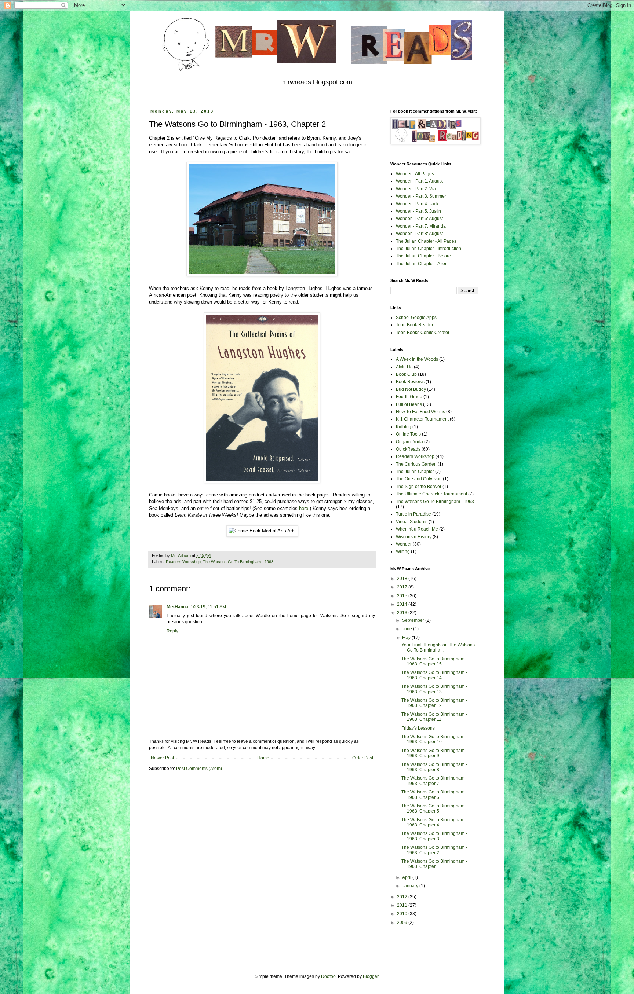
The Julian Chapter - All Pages (426, 241)
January (410, 885)
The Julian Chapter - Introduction (428, 248)
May (407, 637)
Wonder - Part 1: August (419, 181)
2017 (402, 587)
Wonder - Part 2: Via (416, 188)
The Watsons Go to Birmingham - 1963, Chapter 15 (434, 661)
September (413, 620)
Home (263, 757)
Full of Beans (409, 404)
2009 (402, 922)
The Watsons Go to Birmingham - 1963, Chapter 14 (434, 675)
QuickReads (408, 449)
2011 (402, 905)
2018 (402, 578)
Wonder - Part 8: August (419, 233)
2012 (402, 896)
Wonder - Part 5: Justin (418, 211)
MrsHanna (177, 606)
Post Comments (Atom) (199, 768)
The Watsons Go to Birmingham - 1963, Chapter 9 (434, 753)
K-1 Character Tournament (422, 419)
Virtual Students (411, 521)
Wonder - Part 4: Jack (417, 203)
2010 (402, 913)
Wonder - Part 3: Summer (421, 196)
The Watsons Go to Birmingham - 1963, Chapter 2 (434, 850)
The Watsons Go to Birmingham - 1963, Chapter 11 (434, 717)
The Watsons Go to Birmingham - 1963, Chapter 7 (434, 780)
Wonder (404, 544)
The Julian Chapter (415, 471)
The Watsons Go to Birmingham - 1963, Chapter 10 (434, 739)
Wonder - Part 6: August (419, 218)
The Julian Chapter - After (421, 263)
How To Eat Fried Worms (420, 411)
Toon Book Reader (414, 324)
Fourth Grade (409, 396)
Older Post (362, 757)
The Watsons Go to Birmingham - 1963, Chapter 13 (434, 689)
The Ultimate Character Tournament (431, 493)
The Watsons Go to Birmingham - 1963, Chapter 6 (434, 794)
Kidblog (403, 426)
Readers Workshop (183, 562)
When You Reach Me (417, 529)
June (407, 628)
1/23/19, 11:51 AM (208, 606)
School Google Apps (416, 317)
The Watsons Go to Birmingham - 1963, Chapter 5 (434, 808)
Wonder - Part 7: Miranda (421, 226)
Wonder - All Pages (415, 173)
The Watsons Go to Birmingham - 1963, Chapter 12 (434, 703)
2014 (402, 604)
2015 (402, 595)
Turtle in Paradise (413, 514)
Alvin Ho (404, 367)
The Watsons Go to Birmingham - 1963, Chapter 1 (434, 864)
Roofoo (328, 976)
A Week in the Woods (417, 359)
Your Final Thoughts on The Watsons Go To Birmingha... (438, 647)
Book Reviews (410, 381)
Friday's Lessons (418, 728)
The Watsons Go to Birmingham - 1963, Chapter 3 (434, 836)
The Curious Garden (416, 464)
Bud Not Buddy (411, 389)
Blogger (370, 976)
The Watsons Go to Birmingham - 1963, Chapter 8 (434, 767)
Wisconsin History (413, 536)
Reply (172, 631)
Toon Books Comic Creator (422, 332)
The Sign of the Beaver (418, 486)
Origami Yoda (409, 441)
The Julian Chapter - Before (423, 255)
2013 (402, 612)
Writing (403, 551)
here (303, 508)
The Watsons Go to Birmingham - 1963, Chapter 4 (434, 822)
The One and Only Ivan (419, 478)
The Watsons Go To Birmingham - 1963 (238, 562)
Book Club (406, 374)
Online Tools (408, 434)
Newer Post (162, 757)
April (407, 877)
